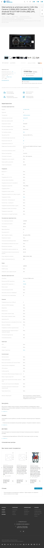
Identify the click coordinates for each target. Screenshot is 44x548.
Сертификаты (26, 511)
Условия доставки (37, 511)
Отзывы (13, 512)
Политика (26, 514)
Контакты (14, 514)
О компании (14, 509)
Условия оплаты (37, 509)
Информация (27, 507)
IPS (24, 132)
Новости (14, 511)
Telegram (20, 531)
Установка (26, 509)
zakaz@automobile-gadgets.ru (22, 524)
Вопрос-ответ (37, 514)
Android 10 (25, 118)
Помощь (36, 507)
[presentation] (2, 468)
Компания (15, 507)
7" (23, 120)
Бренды (4, 514)
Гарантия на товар (38, 512)
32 (12, 71)
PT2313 (24, 284)
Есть (24, 197)
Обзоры (35, 516)
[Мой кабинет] (30, 1)
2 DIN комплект (26, 115)
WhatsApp (23, 531)
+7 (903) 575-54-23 (22, 521)
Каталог (4, 507)
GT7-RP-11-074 (26, 109)
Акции (3, 509)
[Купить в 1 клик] (13, 457)
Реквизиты (26, 512)
